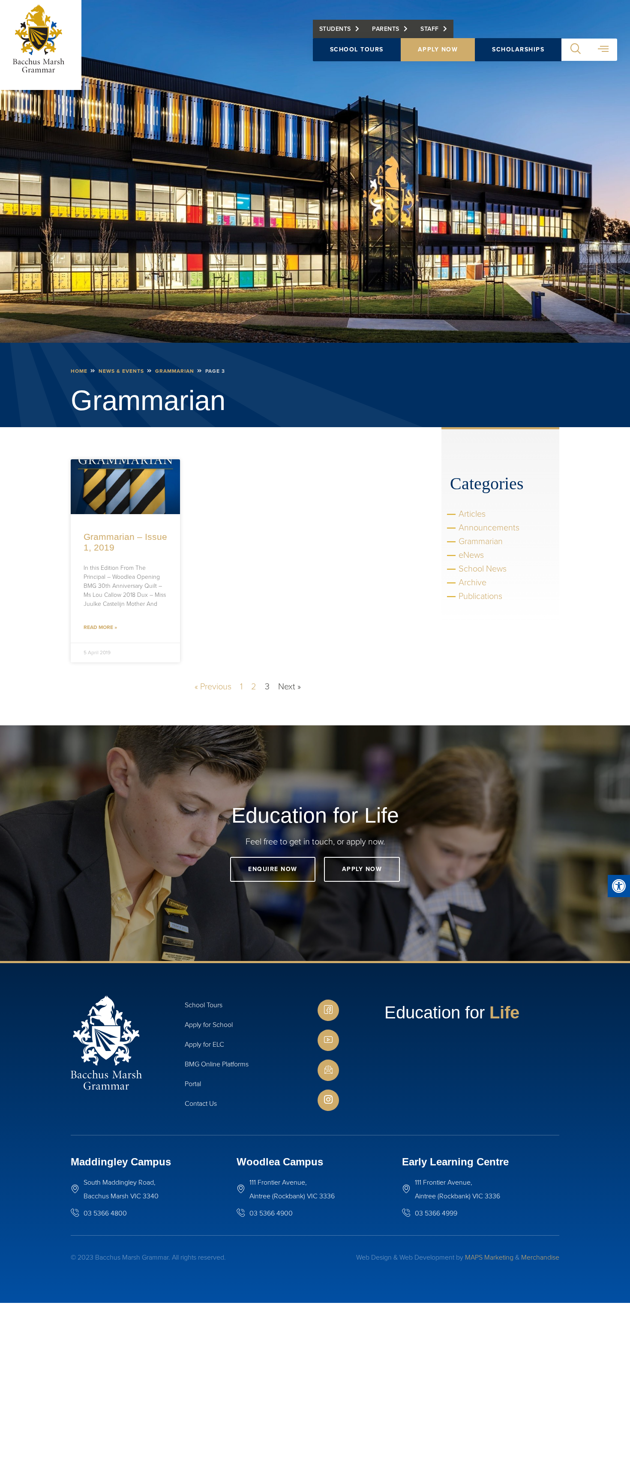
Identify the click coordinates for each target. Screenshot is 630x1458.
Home (79, 371)
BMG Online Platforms (217, 1064)
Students (335, 28)
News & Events (121, 371)
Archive (472, 582)
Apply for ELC (204, 1044)
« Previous (213, 686)
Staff (429, 28)
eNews (471, 554)
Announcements (489, 527)
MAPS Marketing (489, 1257)
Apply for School (209, 1025)
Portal (193, 1084)
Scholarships (518, 49)
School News (483, 568)
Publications (480, 596)
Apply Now (438, 49)
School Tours (357, 49)
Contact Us (201, 1103)
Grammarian (174, 371)
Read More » (100, 627)
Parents (385, 28)
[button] (619, 886)
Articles (472, 513)
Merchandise (540, 1257)
